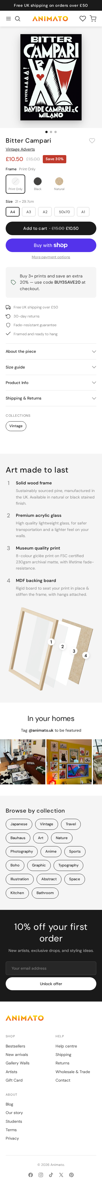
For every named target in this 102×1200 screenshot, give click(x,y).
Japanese (18, 824)
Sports (75, 851)
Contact (63, 1080)
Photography (21, 851)
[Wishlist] (82, 18)
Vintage (16, 425)
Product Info (17, 382)
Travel (71, 824)
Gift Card (14, 1080)
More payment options (51, 257)
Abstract (49, 879)
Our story (14, 1112)
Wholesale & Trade (73, 1071)
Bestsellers (15, 1046)
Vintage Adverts (20, 149)
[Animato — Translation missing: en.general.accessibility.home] (51, 1018)
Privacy (12, 1138)
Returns (62, 1063)
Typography (68, 865)
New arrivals (17, 1054)
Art (40, 837)
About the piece (21, 351)
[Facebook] (30, 1175)
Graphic (39, 865)
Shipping (63, 1054)
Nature (62, 837)
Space (74, 879)
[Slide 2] (51, 132)
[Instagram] (41, 1175)
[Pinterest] (71, 1175)
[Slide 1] (46, 132)
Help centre (66, 1046)
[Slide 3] (55, 132)
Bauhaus (18, 837)
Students (14, 1121)
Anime (51, 851)
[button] (17, 18)
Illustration (19, 879)
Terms (11, 1129)
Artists (11, 1071)
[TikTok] (51, 1175)
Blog (9, 1104)
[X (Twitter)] (61, 1175)
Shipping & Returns (23, 398)
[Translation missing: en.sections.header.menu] (8, 18)
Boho (15, 865)
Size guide (15, 367)
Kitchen (17, 892)
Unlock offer (51, 983)
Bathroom (45, 892)
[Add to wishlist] (92, 140)
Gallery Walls (17, 1063)
